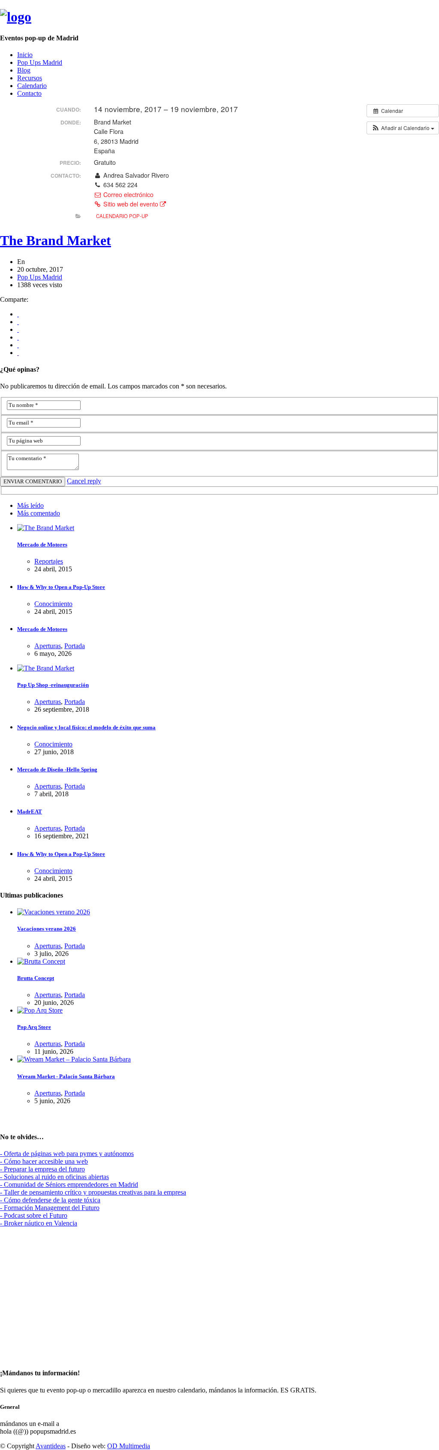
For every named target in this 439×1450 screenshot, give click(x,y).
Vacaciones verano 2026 (46, 928)
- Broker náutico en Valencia (38, 1223)
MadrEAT (29, 811)
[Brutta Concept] (41, 961)
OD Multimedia (128, 1446)
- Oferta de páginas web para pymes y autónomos (67, 1153)
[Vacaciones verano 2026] (53, 912)
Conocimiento (53, 603)
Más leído (30, 505)
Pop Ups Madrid (39, 62)
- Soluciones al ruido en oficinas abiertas (54, 1176)
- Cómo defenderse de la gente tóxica (50, 1200)
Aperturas (47, 645)
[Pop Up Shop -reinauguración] (45, 668)
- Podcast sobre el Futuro (33, 1215)
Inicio (25, 54)
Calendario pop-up (122, 215)
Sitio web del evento (131, 204)
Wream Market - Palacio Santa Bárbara (66, 1076)
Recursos (29, 78)
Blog (23, 70)
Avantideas (51, 1446)
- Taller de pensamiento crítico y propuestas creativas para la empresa (93, 1192)
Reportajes (48, 561)
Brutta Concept (35, 978)
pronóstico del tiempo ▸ (48, 1355)
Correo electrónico (127, 194)
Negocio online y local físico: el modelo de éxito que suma (86, 727)
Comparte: (14, 299)
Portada (74, 645)
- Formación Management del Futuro (49, 1207)
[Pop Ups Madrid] (15, 16)
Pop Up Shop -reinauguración (53, 685)
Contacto (29, 93)
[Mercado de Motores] (45, 527)
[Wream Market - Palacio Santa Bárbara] (74, 1059)
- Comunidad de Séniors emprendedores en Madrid (69, 1184)
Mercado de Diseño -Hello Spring (57, 769)
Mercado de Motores (42, 544)
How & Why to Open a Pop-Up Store (61, 587)
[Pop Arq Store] (40, 1010)
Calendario (32, 85)
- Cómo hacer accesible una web (44, 1161)
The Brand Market (55, 240)
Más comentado (38, 513)
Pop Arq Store (34, 1027)
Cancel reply (84, 481)
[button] (403, 128)
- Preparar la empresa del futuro (42, 1169)
